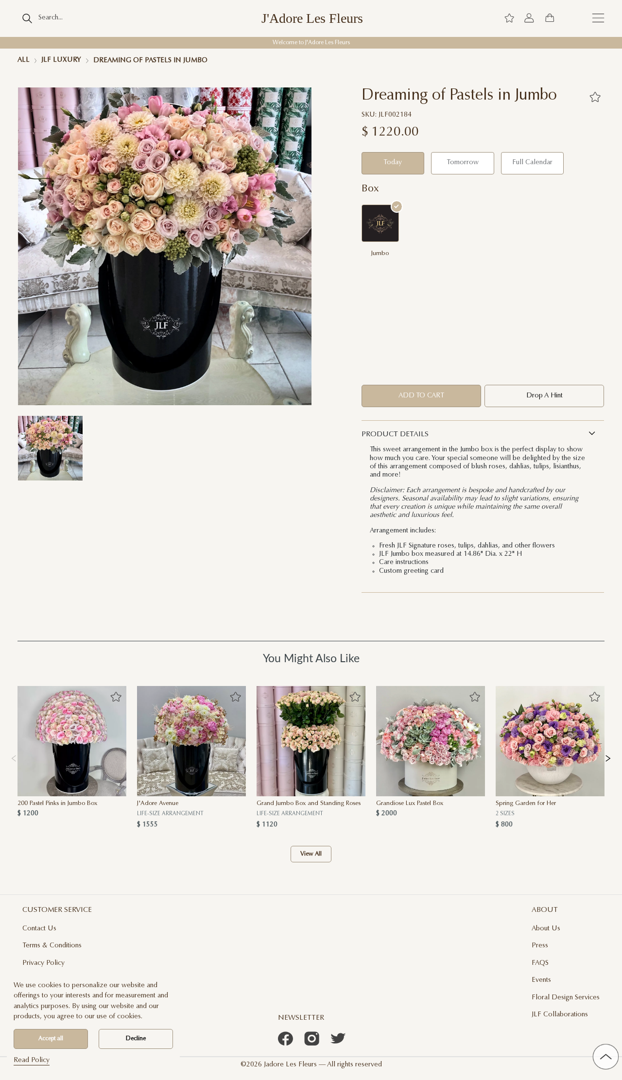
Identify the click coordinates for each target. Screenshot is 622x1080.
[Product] (71, 741)
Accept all (50, 1039)
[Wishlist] (509, 18)
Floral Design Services (566, 997)
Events (541, 980)
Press (540, 946)
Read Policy (32, 1060)
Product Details (395, 434)
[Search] (27, 18)
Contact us (39, 929)
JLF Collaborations (560, 1014)
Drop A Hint (544, 396)
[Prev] (13, 757)
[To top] (606, 1057)
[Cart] (549, 18)
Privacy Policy (43, 963)
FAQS (540, 963)
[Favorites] (595, 96)
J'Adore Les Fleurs (312, 18)
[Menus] (598, 18)
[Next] (608, 757)
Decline (136, 1039)
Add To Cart (421, 396)
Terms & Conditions (52, 946)
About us (546, 929)
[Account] (529, 18)
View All (311, 854)
